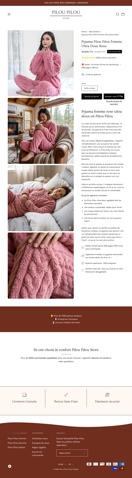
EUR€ (60, 464)
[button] (117, 14)
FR (70, 464)
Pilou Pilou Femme (17, 438)
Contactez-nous (40, 438)
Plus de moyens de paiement (114, 102)
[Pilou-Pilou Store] (66, 14)
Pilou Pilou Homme (17, 443)
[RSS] (9, 466)
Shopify (75, 469)
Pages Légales (39, 447)
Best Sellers (94, 32)
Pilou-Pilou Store (65, 469)
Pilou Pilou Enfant (16, 447)
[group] (66, 3)
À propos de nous (40, 443)
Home (84, 32)
